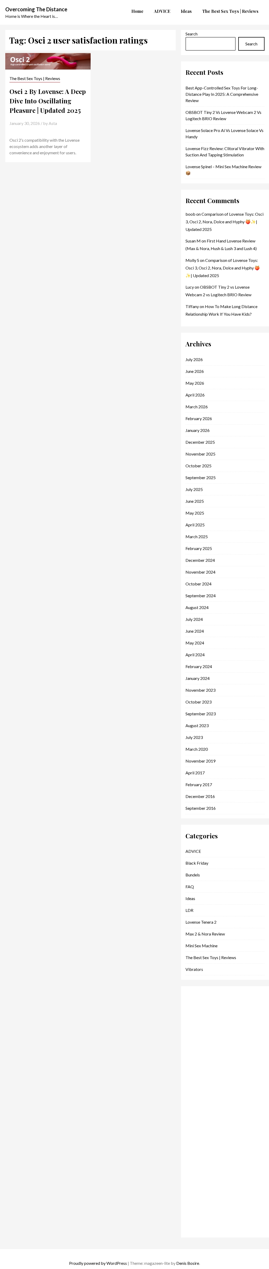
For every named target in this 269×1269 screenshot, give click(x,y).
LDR (189, 910)
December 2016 (200, 796)
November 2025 (200, 453)
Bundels (192, 874)
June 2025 (194, 501)
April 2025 (195, 524)
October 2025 (198, 465)
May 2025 (194, 512)
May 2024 (194, 642)
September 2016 (200, 808)
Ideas (190, 898)
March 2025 (196, 536)
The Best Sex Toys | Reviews (34, 78)
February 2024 (198, 666)
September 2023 (200, 713)
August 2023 (197, 725)
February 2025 (198, 548)
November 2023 (200, 690)
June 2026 (194, 371)
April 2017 (195, 772)
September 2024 (200, 595)
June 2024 (194, 630)
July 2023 (194, 737)
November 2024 (200, 571)
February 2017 (198, 784)
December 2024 (200, 560)
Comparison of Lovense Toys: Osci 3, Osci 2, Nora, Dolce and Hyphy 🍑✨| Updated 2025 (224, 222)
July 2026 (194, 359)
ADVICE (193, 851)
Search (191, 33)
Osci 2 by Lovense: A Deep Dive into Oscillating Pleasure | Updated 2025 (47, 100)
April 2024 (195, 654)
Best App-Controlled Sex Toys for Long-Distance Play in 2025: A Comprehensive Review (221, 94)
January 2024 (197, 678)
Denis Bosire (187, 1263)
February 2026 (198, 418)
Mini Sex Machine (201, 945)
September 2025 (200, 477)
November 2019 (200, 760)
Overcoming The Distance (36, 9)
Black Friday (196, 862)
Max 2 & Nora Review (205, 933)
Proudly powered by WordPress (98, 1263)
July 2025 (194, 489)
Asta (53, 123)
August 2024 (197, 607)
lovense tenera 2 (200, 921)
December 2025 (200, 442)
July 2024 (194, 619)
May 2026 (194, 382)
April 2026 (195, 394)
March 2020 (196, 749)
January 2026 (197, 430)
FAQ (189, 886)
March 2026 (196, 406)
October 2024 (198, 583)
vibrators (194, 969)
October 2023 (198, 701)
